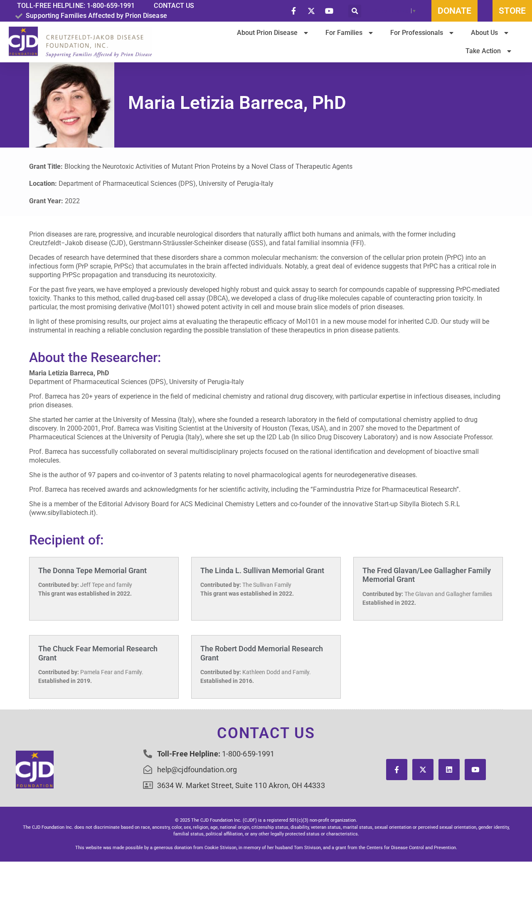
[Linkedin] (449, 769)
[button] (354, 11)
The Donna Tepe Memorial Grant (92, 570)
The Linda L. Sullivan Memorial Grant (262, 570)
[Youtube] (475, 769)
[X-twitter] (422, 769)
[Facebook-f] (396, 769)
